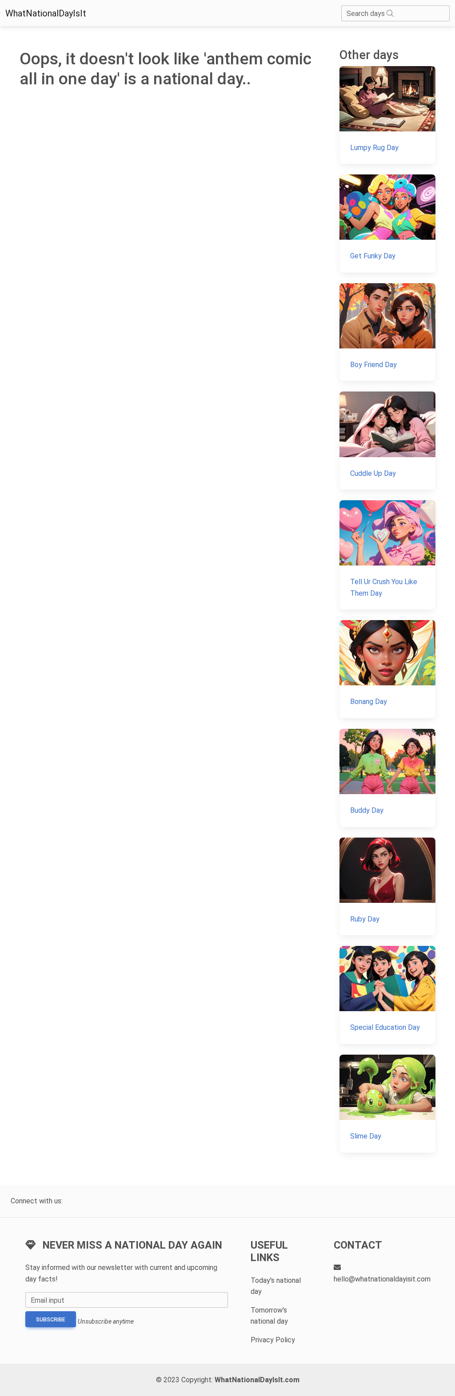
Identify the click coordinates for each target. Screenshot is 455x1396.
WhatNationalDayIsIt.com (257, 1380)
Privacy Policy (273, 1340)
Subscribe (50, 1320)
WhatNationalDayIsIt (45, 13)
